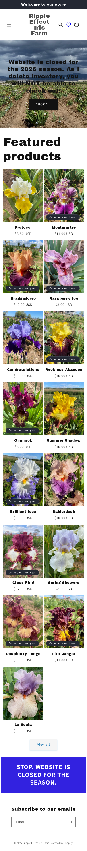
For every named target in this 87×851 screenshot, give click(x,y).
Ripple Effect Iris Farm (36, 843)
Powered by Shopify (61, 843)
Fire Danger (64, 654)
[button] (9, 25)
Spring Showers (64, 582)
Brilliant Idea (23, 512)
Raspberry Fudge (23, 654)
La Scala (23, 725)
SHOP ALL (43, 104)
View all (43, 744)
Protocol (23, 227)
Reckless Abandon (63, 369)
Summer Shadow (64, 440)
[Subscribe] (70, 822)
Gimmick (23, 440)
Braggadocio (23, 298)
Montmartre (64, 227)
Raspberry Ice (63, 298)
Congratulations (23, 369)
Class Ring (23, 582)
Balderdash (63, 512)
